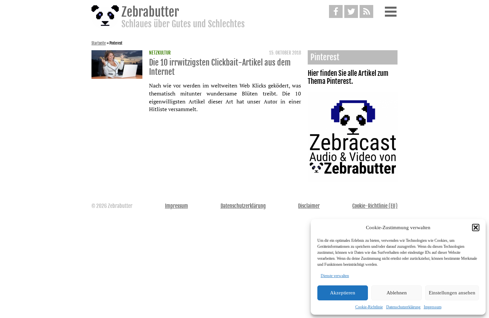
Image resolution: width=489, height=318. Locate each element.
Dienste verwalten (335, 275)
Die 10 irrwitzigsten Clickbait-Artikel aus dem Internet (220, 67)
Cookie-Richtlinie (369, 307)
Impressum (432, 307)
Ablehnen (397, 292)
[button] (475, 227)
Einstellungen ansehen (452, 292)
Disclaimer (309, 206)
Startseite (98, 43)
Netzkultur (160, 53)
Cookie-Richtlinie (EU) (375, 206)
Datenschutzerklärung (403, 307)
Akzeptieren (342, 292)
